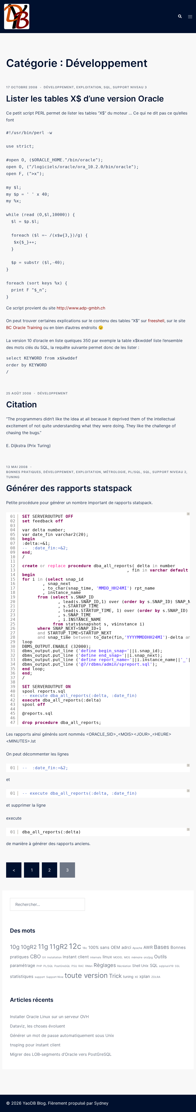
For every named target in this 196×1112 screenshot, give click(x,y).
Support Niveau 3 (130, 87)
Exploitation (88, 87)
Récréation (124, 966)
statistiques (21, 976)
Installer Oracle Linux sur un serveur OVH (49, 1016)
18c (84, 948)
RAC (81, 966)
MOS (127, 957)
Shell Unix (140, 965)
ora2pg (148, 957)
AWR (148, 947)
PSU (74, 966)
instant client (76, 956)
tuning (128, 976)
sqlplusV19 (166, 966)
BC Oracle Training (24, 327)
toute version (86, 975)
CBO (35, 956)
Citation (21, 404)
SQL (107, 87)
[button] (180, 17)
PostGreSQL (62, 966)
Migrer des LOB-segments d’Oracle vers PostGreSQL (61, 1054)
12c (75, 946)
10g (14, 947)
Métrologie (114, 472)
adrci (126, 947)
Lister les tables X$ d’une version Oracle (85, 99)
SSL (177, 966)
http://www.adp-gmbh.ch (81, 307)
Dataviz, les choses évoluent (37, 1026)
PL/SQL (134, 472)
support (40, 977)
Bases (161, 947)
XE (136, 977)
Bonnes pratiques (23, 472)
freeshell (156, 320)
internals (95, 957)
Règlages (105, 965)
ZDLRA (155, 977)
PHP (39, 966)
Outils (160, 956)
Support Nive (54, 977)
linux (107, 956)
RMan (88, 966)
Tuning (13, 477)
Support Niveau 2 (169, 472)
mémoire (136, 957)
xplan (144, 976)
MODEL (118, 957)
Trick (115, 976)
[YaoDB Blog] (16, 16)
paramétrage (22, 965)
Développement (59, 87)
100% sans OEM (104, 947)
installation (54, 957)
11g (43, 946)
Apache (137, 948)
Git (44, 957)
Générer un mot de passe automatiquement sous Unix (62, 1035)
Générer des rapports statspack (69, 488)
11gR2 (59, 946)
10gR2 (29, 947)
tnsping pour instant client (35, 1044)
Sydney (101, 1103)
